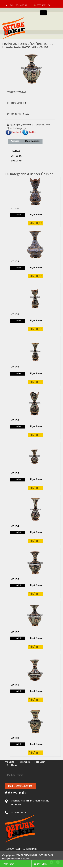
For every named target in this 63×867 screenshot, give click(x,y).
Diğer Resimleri (32, 141)
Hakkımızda (24, 761)
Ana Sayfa (9, 761)
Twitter (32, 132)
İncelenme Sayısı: (17, 103)
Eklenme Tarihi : (18, 114)
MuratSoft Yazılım (21, 858)
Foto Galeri (40, 761)
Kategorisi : (16, 92)
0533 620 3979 (43, 5)
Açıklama (15, 141)
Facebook (16, 132)
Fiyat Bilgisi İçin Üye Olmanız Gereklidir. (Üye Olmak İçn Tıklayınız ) (28, 125)
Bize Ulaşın (12, 765)
